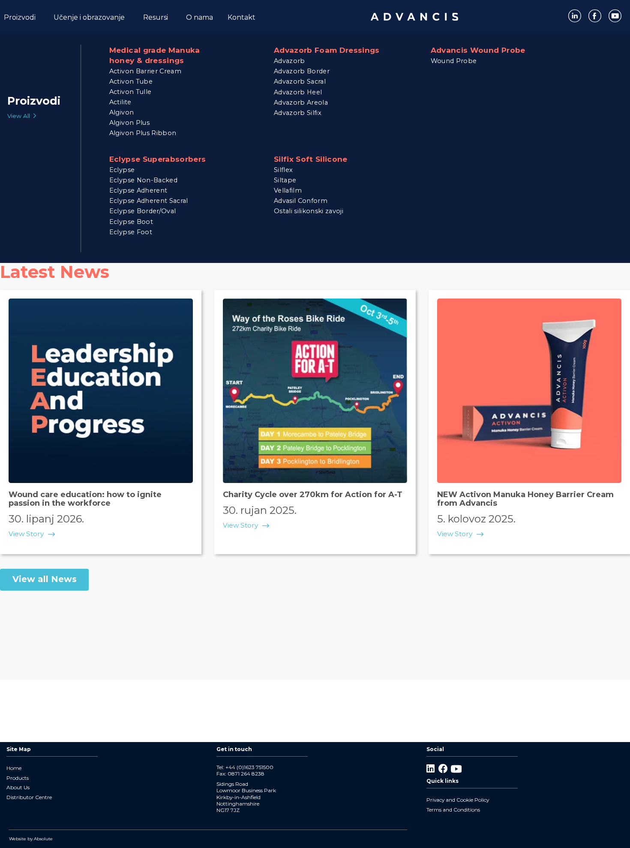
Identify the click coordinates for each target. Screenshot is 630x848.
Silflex (283, 170)
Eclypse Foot (130, 232)
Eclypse (122, 170)
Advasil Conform (300, 201)
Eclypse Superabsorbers (157, 158)
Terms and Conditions (453, 809)
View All (18, 115)
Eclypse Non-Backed (143, 180)
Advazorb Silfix (297, 113)
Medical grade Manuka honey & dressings (154, 55)
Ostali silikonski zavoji (308, 211)
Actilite (120, 102)
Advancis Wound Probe (478, 50)
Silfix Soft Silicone (311, 158)
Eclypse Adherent (138, 190)
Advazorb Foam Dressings (327, 50)
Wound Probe (454, 61)
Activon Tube (131, 81)
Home (13, 768)
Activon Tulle (130, 92)
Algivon (121, 112)
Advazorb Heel (298, 92)
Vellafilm (288, 190)
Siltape (285, 180)
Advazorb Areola (301, 102)
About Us (18, 787)
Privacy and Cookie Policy (457, 800)
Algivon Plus (129, 123)
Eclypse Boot (131, 222)
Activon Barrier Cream (145, 71)
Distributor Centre (29, 797)
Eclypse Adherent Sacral (148, 201)
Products (17, 778)
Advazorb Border (302, 71)
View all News (44, 579)
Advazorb (289, 61)
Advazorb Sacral (300, 81)
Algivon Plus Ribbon (142, 133)
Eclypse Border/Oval (142, 211)
